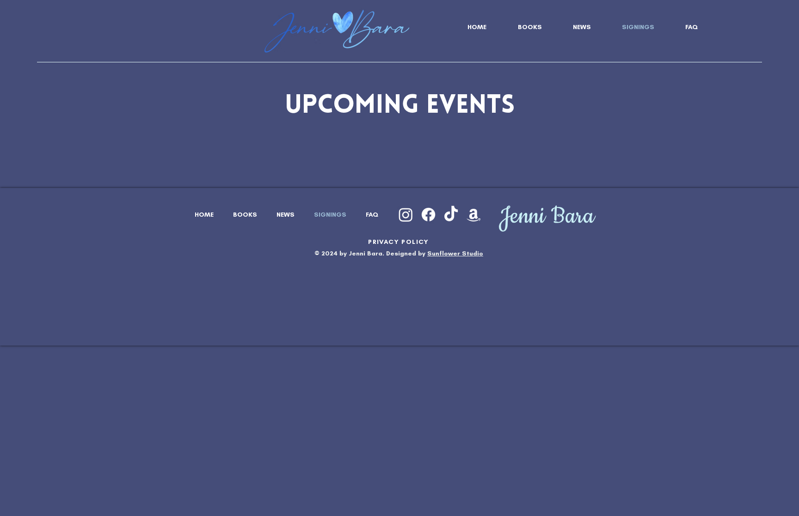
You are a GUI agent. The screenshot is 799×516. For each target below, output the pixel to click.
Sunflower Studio (455, 253)
